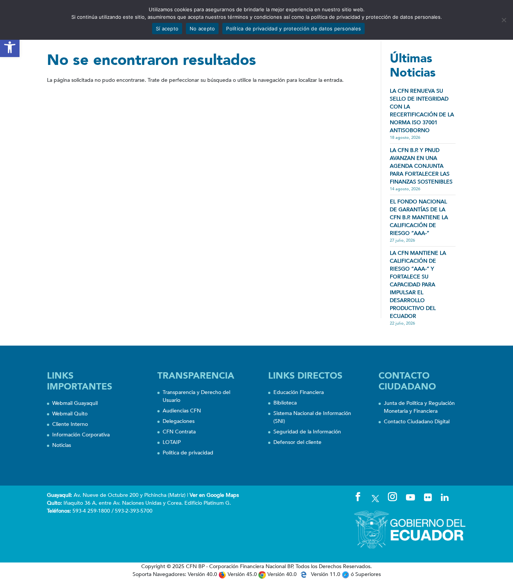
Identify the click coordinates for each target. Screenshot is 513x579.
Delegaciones (179, 421)
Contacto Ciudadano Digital (417, 421)
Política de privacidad (188, 452)
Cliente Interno (70, 424)
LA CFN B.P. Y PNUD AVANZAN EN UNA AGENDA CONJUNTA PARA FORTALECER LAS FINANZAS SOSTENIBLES (421, 166)
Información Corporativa (81, 434)
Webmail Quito (70, 413)
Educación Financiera (298, 392)
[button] (10, 47)
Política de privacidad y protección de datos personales (293, 29)
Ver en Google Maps (214, 495)
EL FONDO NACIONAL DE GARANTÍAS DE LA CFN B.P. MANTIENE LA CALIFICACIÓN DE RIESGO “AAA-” (419, 217)
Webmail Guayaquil (75, 403)
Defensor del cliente (297, 442)
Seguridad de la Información (307, 431)
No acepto (202, 29)
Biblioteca (285, 402)
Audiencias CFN (182, 410)
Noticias (61, 445)
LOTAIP (172, 442)
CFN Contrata (179, 431)
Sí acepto (167, 29)
